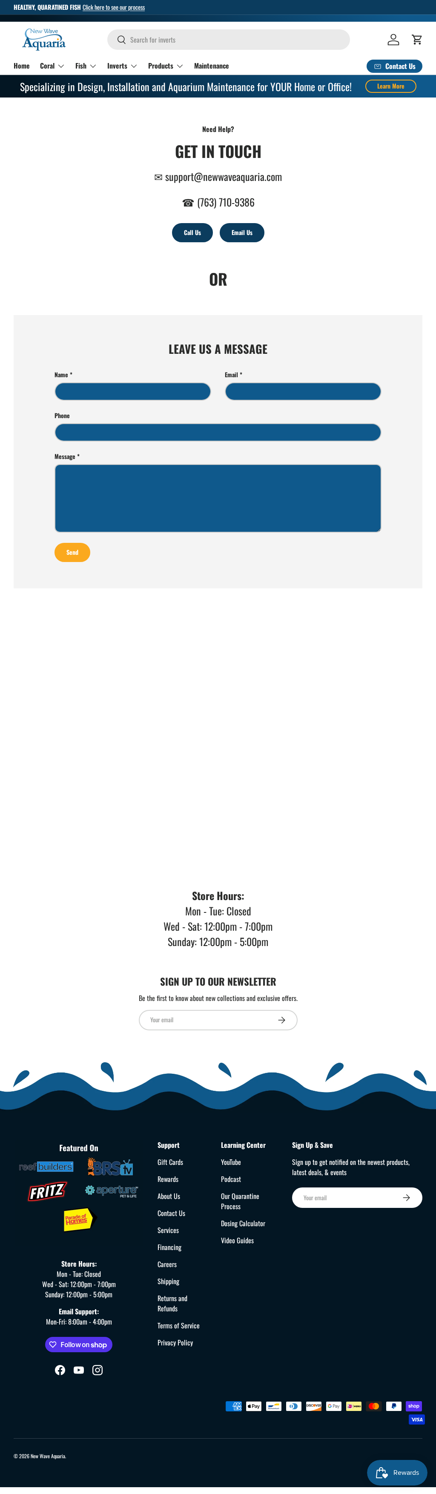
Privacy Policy (175, 1342)
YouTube (231, 1162)
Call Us (192, 232)
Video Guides (237, 1240)
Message (64, 456)
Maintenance (211, 65)
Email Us (242, 232)
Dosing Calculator (243, 1223)
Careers (167, 1264)
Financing (169, 1247)
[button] (417, 39)
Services (168, 1230)
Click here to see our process (114, 7)
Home (22, 65)
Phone (62, 415)
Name (61, 374)
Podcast (231, 1179)
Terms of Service (179, 1325)
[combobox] (228, 39)
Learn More (390, 85)
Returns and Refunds (172, 1303)
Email (231, 374)
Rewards (168, 1179)
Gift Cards (170, 1162)
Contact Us (171, 1213)
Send (72, 552)
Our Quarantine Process (240, 1201)
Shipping (168, 1281)
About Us (169, 1196)
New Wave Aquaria (48, 1456)
